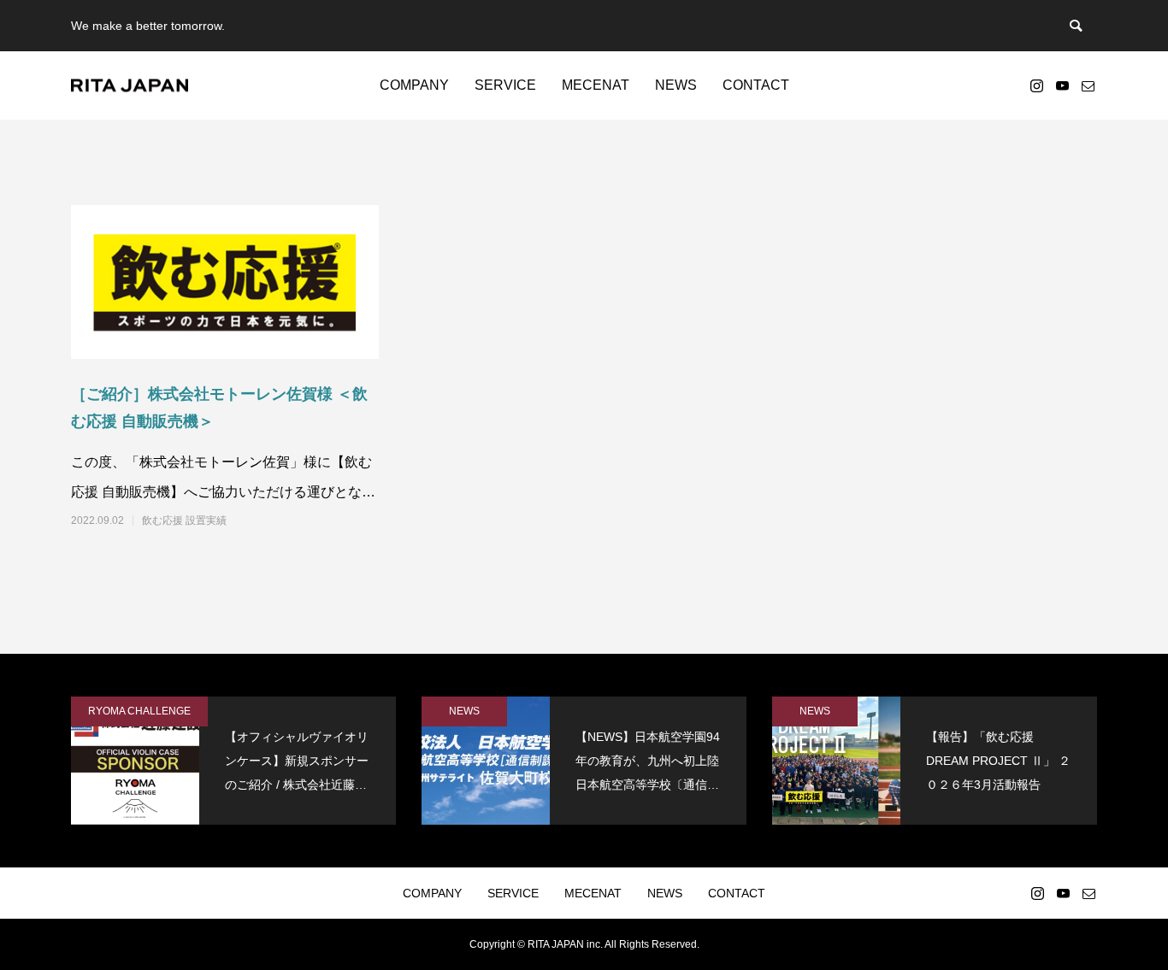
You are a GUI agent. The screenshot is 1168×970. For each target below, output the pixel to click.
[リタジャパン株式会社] (129, 85)
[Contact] (1087, 85)
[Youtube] (1062, 85)
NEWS (676, 85)
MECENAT (595, 85)
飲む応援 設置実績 (184, 520)
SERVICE (505, 85)
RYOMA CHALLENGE (139, 711)
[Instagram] (1036, 85)
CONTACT (756, 85)
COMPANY (414, 85)
